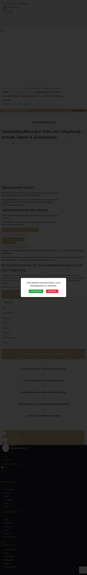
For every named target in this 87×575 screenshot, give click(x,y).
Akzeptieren (36, 291)
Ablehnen (52, 291)
